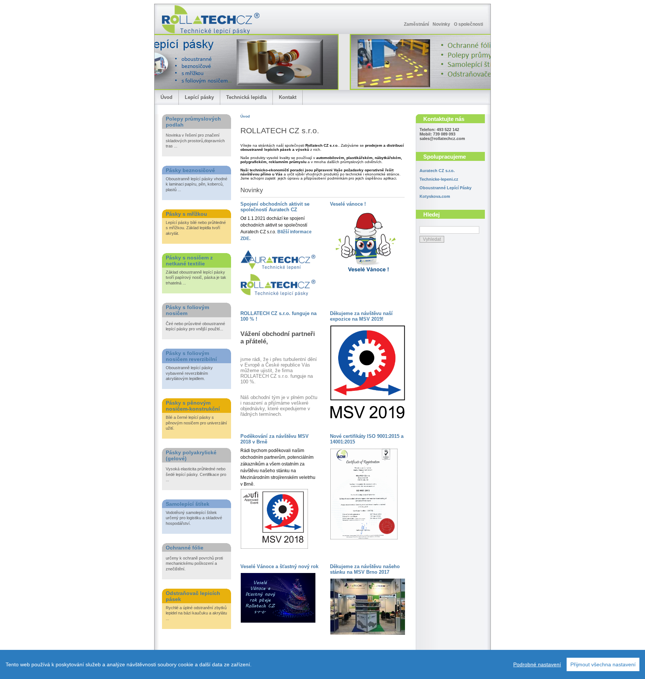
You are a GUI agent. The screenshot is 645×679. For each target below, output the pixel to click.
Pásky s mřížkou (186, 214)
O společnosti (468, 24)
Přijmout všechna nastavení (603, 664)
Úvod (166, 97)
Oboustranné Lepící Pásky (445, 188)
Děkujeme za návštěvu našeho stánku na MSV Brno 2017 (365, 569)
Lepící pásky (199, 97)
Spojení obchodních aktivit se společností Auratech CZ (274, 206)
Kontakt (287, 97)
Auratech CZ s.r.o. (437, 170)
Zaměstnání (416, 24)
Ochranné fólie (184, 548)
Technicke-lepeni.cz (439, 179)
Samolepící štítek (187, 504)
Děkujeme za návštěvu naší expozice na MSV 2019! (361, 316)
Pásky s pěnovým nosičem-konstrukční (193, 406)
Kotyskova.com (435, 196)
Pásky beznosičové (190, 170)
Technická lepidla (246, 97)
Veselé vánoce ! (348, 204)
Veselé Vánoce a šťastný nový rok (279, 566)
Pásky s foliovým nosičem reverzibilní (191, 356)
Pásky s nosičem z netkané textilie (189, 261)
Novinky (441, 24)
